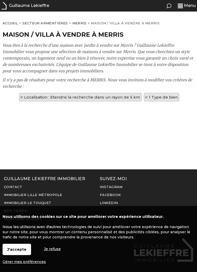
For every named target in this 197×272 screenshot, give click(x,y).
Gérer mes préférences (24, 261)
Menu (189, 5)
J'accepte (16, 249)
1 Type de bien (163, 97)
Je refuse (52, 249)
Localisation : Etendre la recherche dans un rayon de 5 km (82, 97)
